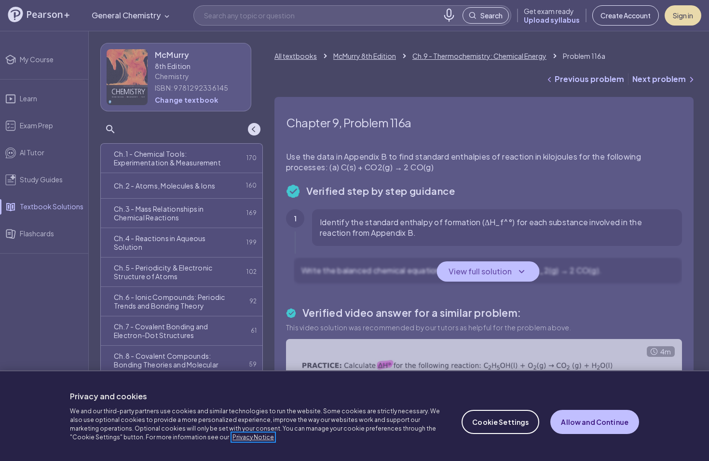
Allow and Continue (594, 422)
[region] (354, 415)
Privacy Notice (253, 437)
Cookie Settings (500, 422)
